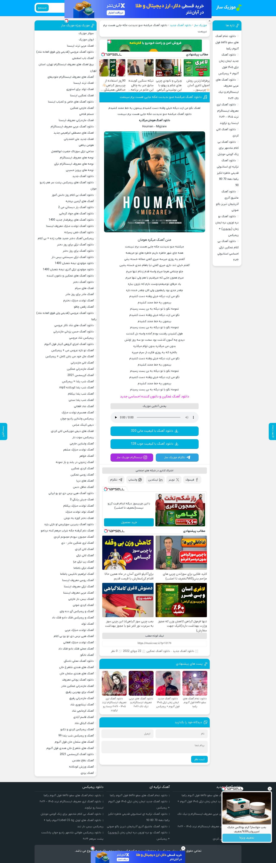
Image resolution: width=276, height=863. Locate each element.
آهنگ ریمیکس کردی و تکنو (77, 729)
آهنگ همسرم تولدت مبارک (78, 413)
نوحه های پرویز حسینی (80, 170)
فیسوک (189, 480)
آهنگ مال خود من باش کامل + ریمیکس (69, 356)
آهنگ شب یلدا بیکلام (81, 394)
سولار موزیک (86, 33)
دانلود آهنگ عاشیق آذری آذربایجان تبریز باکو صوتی (137, 826)
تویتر (172, 480)
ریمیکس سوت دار (83, 437)
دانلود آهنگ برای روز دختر (78, 251)
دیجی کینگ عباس (83, 425)
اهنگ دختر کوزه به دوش (79, 518)
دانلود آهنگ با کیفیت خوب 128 (152, 444)
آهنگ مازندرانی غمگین (80, 369)
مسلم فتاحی (86, 114)
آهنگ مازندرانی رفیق (81, 698)
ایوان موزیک (86, 40)
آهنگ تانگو (87, 655)
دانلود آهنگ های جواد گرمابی (76, 214)
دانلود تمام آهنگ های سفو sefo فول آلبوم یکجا (227, 42)
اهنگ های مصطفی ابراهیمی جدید (74, 133)
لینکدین (153, 480)
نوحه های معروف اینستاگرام (77, 158)
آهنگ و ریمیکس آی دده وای (77, 611)
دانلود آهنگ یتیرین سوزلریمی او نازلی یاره (69, 524)
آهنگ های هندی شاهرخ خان (76, 667)
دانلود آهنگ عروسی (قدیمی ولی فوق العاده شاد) (65, 52)
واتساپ (133, 480)
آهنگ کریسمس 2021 (80, 375)
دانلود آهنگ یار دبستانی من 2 (76, 207)
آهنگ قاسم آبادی (83, 717)
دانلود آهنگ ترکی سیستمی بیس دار (73, 257)
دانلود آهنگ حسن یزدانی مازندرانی (73, 332)
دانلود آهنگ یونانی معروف (78, 680)
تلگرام (113, 480)
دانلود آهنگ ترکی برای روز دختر (75, 245)
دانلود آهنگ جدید (180, 25)
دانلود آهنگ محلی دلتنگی (79, 661)
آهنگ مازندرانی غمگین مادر (77, 686)
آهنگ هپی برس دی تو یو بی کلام (74, 636)
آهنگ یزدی (87, 773)
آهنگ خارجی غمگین (82, 108)
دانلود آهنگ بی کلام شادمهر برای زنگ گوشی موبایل (228, 148)
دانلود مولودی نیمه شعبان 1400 (74, 263)
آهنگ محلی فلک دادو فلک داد (76, 649)
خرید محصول (129, 522)
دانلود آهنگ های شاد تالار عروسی (74, 325)
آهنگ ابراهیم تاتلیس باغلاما (77, 574)
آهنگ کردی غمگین (82, 468)
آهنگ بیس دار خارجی (81, 599)
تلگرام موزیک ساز (174, 457)
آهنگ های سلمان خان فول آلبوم (74, 742)
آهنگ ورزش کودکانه (81, 767)
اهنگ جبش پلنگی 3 (82, 500)
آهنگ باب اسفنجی (83, 58)
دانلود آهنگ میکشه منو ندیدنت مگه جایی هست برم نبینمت (161, 97)
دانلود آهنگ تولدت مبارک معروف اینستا (70, 226)
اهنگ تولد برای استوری (80, 89)
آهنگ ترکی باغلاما (84, 568)
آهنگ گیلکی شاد (84, 723)
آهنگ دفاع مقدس (83, 760)
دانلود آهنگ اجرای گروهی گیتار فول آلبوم (69, 344)
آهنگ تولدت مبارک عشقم (78, 450)
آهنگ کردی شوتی (83, 605)
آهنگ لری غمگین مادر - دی (77, 543)
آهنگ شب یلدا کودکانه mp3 (76, 388)
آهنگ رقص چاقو (84, 307)
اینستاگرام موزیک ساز (129, 457)
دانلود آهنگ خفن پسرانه (79, 232)
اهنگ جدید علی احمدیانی (79, 139)
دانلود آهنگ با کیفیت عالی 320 (152, 431)
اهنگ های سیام (84, 288)
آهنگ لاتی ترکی (85, 555)
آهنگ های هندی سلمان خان (77, 674)
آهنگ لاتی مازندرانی (82, 363)
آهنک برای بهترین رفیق (80, 692)
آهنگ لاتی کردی (84, 549)
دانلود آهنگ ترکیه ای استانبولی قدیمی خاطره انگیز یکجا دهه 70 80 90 (228, 173)
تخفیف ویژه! (246, 838)
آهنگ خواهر (86, 456)
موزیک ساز (200, 25)
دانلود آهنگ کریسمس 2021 (77, 754)
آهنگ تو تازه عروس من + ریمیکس (72, 350)
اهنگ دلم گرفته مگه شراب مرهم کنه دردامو (67, 531)
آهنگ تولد (87, 624)
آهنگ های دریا (85, 481)
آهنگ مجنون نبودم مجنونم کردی (74, 537)
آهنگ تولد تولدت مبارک (79, 512)
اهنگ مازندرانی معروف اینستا (76, 120)
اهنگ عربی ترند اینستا (80, 46)
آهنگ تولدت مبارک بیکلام (78, 506)
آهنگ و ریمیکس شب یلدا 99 (76, 736)
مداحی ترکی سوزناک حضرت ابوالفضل (72, 151)
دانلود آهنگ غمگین (158, 651)
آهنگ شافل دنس (83, 487)
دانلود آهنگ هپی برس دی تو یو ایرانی (71, 493)
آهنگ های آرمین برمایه (80, 201)
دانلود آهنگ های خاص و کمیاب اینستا (71, 102)
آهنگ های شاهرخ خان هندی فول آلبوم (70, 748)
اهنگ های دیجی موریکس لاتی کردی (72, 431)
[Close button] (270, 789)
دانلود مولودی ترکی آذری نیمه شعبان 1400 (68, 269)
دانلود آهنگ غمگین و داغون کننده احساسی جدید (154, 396)
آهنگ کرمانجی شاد (83, 711)
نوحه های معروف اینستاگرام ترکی (74, 164)
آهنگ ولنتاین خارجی (82, 444)
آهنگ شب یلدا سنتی (81, 400)
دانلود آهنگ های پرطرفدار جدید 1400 (71, 220)
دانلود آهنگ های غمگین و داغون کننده (70, 276)
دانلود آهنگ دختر (83, 282)
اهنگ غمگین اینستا (82, 95)
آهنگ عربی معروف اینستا (78, 593)
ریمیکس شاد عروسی (81, 338)
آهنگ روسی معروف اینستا (78, 580)
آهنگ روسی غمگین (82, 475)
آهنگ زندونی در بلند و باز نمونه (75, 462)
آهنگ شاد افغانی (84, 406)
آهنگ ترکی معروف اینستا (79, 587)
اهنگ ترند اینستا (84, 83)
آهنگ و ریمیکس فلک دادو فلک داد (73, 618)
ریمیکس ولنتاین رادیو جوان (77, 419)
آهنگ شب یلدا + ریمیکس (78, 381)
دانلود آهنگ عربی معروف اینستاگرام (72, 127)
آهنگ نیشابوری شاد (82, 705)
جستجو (42, 7)
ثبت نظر (199, 759)
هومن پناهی (86, 145)
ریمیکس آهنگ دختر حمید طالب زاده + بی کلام (66, 238)
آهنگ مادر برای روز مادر (79, 294)
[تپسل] (109, 42)
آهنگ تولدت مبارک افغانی (78, 642)
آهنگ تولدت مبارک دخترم (78, 301)
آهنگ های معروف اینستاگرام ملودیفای (70, 77)
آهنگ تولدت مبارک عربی (79, 630)
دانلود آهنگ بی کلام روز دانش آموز (73, 195)
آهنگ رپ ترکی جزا (83, 562)
